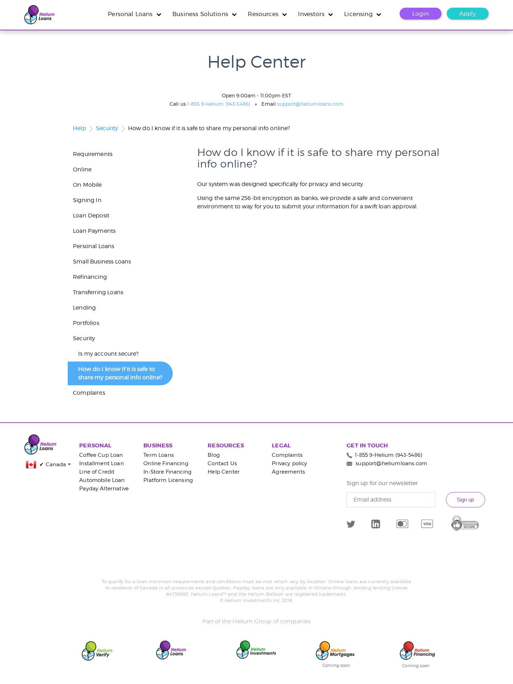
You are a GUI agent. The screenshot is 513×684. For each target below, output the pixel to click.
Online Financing (165, 463)
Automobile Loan (102, 480)
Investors (313, 13)
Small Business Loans (102, 261)
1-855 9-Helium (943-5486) (218, 104)
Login (420, 13)
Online (82, 169)
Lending (84, 307)
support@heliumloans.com (310, 104)
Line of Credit (96, 472)
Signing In (87, 200)
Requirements (92, 154)
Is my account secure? (108, 353)
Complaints (89, 392)
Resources (265, 13)
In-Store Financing (167, 472)
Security (107, 128)
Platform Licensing (168, 480)
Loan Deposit (91, 215)
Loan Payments (94, 231)
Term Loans (158, 455)
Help (79, 128)
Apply (467, 13)
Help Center (224, 472)
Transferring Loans (98, 292)
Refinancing (90, 277)
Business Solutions (202, 13)
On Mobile (87, 184)
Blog (214, 455)
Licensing (360, 13)
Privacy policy (289, 463)
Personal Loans (132, 13)
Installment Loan (101, 463)
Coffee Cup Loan (101, 455)
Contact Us (222, 463)
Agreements (288, 472)
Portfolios (86, 323)
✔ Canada (51, 464)
